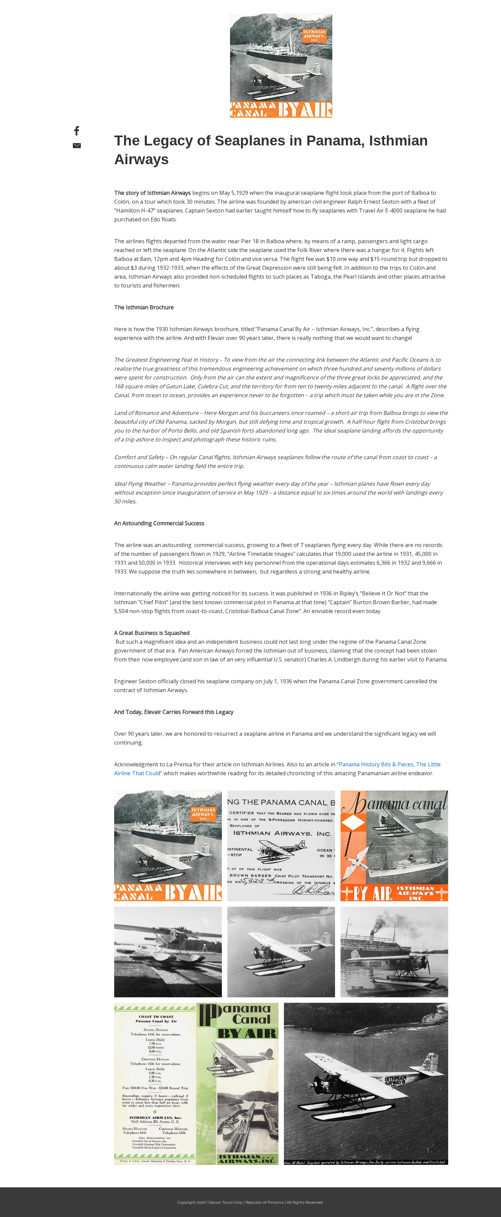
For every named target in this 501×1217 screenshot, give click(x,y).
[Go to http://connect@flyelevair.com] (77, 146)
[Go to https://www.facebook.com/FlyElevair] (77, 131)
